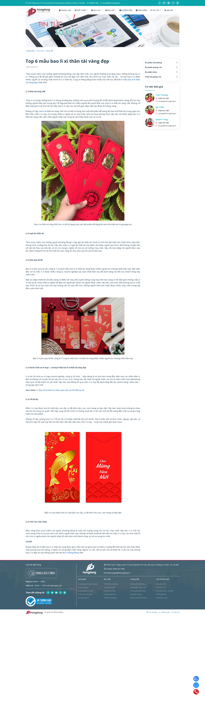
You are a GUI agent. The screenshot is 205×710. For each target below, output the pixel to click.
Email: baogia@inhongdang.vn (118, 573)
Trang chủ (30, 51)
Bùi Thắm (160, 107)
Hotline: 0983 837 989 (115, 569)
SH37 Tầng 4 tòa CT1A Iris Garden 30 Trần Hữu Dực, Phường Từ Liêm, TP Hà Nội (56, 3)
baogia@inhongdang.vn (111, 3)
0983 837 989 (93, 3)
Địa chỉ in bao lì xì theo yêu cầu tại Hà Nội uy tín (61, 390)
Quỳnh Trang (162, 119)
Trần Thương (162, 95)
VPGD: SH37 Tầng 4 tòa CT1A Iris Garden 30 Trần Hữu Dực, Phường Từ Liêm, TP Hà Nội (141, 565)
